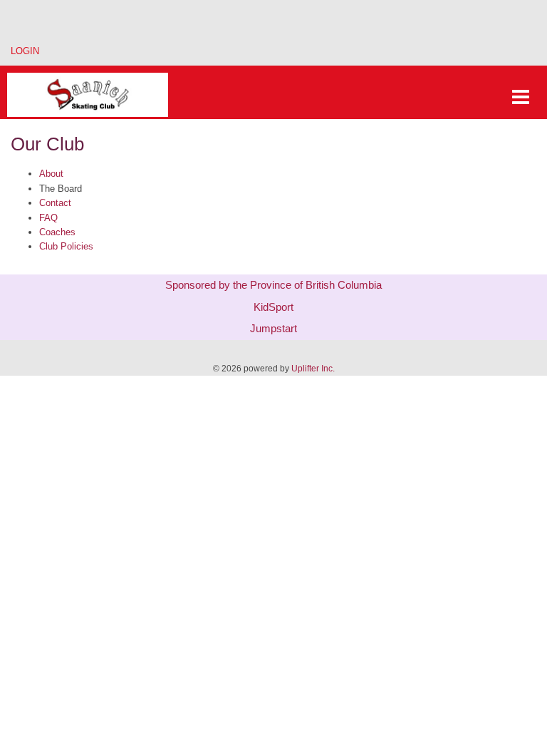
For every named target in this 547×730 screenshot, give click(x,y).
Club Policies (66, 246)
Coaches (57, 232)
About (51, 173)
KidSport (273, 307)
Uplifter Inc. (313, 368)
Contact (55, 202)
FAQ (48, 217)
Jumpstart (273, 328)
